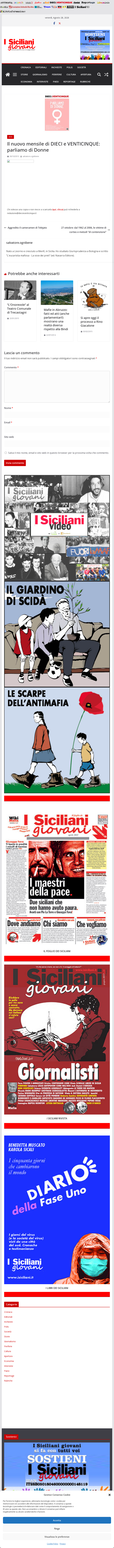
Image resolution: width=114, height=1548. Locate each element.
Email (8, 422)
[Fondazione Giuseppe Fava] (64, 7)
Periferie (57, 74)
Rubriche (85, 81)
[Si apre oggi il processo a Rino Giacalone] (94, 282)
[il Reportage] (88, 2)
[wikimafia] (60, 7)
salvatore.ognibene (31, 156)
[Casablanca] (38, 2)
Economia (26, 81)
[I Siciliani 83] (82, 7)
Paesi (56, 81)
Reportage (69, 81)
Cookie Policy (52, 1543)
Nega (57, 1528)
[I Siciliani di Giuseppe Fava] (70, 7)
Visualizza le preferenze (57, 1536)
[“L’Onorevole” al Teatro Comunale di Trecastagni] (20, 282)
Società (81, 67)
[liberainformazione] (103, 2)
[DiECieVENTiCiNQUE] (61, 2)
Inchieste (56, 67)
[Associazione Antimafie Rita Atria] (21, 7)
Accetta (57, 1520)
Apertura (86, 74)
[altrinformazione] (12, 11)
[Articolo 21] (29, 2)
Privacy (63, 1543)
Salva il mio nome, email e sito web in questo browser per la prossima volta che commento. (58, 452)
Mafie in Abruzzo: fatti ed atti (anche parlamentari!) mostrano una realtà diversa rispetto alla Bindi (56, 319)
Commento (11, 367)
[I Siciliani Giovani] (7, 74)
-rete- (10, 137)
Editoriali (41, 67)
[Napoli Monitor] (4, 7)
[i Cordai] (76, 2)
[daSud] (46, 2)
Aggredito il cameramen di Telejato (27, 227)
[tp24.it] (54, 7)
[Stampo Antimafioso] (39, 7)
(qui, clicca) (57, 209)
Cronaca (26, 67)
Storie (24, 74)
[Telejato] (47, 7)
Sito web (9, 437)
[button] (109, 1494)
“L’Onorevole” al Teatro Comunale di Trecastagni (19, 308)
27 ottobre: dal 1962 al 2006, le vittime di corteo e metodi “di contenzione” (83, 230)
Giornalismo (40, 74)
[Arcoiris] (18, 2)
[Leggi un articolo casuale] (106, 74)
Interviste (42, 81)
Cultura (71, 74)
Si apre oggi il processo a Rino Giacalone (92, 322)
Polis (70, 67)
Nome (8, 408)
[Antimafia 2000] (6, 2)
